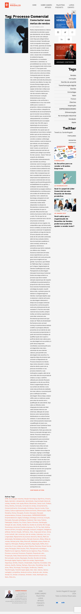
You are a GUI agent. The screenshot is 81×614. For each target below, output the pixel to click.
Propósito (29, 553)
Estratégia (25, 518)
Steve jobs (31, 565)
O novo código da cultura (20, 546)
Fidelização (8, 522)
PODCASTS (59, 7)
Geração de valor (10, 525)
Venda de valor (37, 572)
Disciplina (8, 513)
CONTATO (71, 7)
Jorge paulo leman (40, 532)
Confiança (30, 508)
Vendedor (29, 575)
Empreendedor (27, 515)
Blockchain (32, 503)
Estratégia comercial (36, 518)
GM (44, 525)
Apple (6, 501)
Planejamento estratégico (38, 548)
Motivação (15, 544)
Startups (24, 565)
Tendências (33, 567)
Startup (18, 565)
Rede (15, 556)
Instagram (40, 529)
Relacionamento (22, 556)
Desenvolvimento (30, 510)
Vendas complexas (19, 575)
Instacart (33, 529)
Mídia (21, 541)
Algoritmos (41, 499)
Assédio (13, 503)
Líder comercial (20, 534)
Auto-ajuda (20, 503)
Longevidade (9, 537)
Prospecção (9, 556)
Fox (20, 522)
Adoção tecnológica (30, 499)
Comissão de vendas (29, 506)
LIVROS (71, 5)
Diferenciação (41, 510)
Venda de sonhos (26, 572)
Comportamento (42, 506)
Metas (42, 539)
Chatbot (48, 503)
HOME (34, 5)
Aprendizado (29, 501)
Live (44, 534)
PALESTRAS (60, 5)
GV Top (38, 527)
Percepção (12, 548)
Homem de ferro (10, 529)
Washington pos (42, 575)
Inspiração (26, 529)
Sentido (15, 563)
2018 (6, 499)
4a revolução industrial (16, 499)
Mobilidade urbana (36, 541)
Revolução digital (10, 560)
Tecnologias (25, 567)
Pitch (27, 548)
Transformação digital (22, 570)
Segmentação (39, 560)
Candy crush (41, 503)
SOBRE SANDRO (46, 5)
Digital (49, 510)
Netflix (42, 544)
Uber (31, 570)
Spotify (13, 565)
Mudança (22, 544)
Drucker (26, 513)
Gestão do (25, 525)
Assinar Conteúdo (65, 62)
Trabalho (40, 567)
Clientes (11, 506)
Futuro (24, 522)
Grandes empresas (26, 527)
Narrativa (28, 544)
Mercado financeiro (33, 539)
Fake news (37, 520)
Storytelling (39, 565)
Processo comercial (11, 553)
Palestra (31, 546)
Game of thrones (32, 522)
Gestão (19, 525)
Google (47, 525)
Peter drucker (21, 548)
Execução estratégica (19, 520)
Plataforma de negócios (12, 551)
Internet (13, 532)
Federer (43, 520)
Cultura (7, 510)
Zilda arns (12, 577)
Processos (21, 553)
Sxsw (45, 565)
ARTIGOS (48, 7)
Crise (47, 508)
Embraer (18, 515)
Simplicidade (28, 563)
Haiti (42, 527)
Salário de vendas (28, 560)
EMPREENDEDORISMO (39, 515)
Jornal (49, 532)
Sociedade (43, 563)
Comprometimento (11, 508)
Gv (34, 527)
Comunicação (22, 508)
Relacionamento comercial (37, 556)
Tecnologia (17, 567)
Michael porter (14, 541)
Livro (48, 534)
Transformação (10, 570)
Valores (40, 570)
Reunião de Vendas (40, 558)
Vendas (45, 572)
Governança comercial (12, 527)
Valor (35, 570)
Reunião (30, 558)
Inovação (19, 529)
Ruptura (19, 560)
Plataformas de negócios (29, 551)
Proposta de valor (38, 553)
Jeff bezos (25, 532)
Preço (39, 551)
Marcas (40, 537)
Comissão (18, 506)
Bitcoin (26, 503)
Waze (6, 577)
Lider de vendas (30, 534)
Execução (8, 520)
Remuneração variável (12, 558)
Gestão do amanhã (36, 525)
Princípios (45, 551)
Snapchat (36, 563)
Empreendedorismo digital (13, 518)
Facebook (30, 520)
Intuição (18, 532)
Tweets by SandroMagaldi (63, 132)
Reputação (23, 558)
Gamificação (43, 522)
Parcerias (38, 546)
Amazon (47, 499)
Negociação (36, 544)
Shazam (21, 563)
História (47, 527)
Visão (34, 575)
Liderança (39, 534)
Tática (11, 567)
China (6, 506)
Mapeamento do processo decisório (25, 537)
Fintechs (15, 522)
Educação (33, 513)
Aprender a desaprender (17, 501)
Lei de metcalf (9, 534)
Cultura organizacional (17, 510)
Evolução (47, 518)
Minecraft (27, 541)
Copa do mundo (39, 508)
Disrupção (20, 513)
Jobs (31, 532)
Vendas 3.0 (8, 575)
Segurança (8, 563)
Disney (14, 513)
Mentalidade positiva (19, 539)
